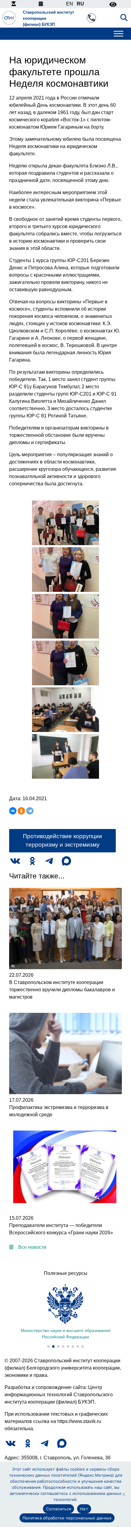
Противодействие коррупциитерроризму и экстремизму (62, 840)
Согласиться (58, 1508)
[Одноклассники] (21, 810)
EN (69, 3)
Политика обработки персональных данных (67, 1517)
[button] (48, 1346)
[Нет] (123, 1494)
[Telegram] (30, 810)
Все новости (32, 1247)
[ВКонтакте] (12, 810)
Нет (84, 1508)
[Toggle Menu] (118, 34)
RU (80, 3)
